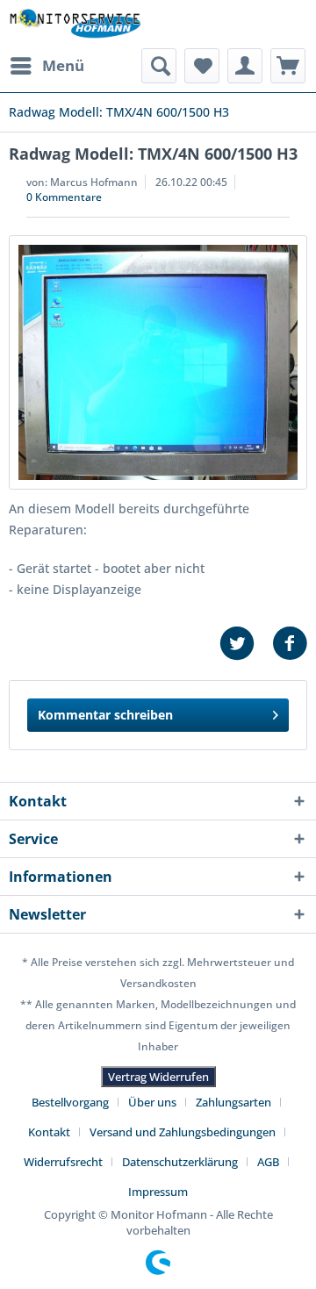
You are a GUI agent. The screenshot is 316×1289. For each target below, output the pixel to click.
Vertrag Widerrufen (158, 1077)
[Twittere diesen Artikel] (245, 644)
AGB (268, 1162)
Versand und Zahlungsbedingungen (183, 1132)
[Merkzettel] (201, 65)
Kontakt (49, 1132)
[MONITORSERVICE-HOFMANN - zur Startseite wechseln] (74, 24)
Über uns (152, 1102)
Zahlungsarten (233, 1102)
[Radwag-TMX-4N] (158, 362)
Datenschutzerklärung (180, 1162)
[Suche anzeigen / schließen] (158, 65)
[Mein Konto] (244, 65)
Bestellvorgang (70, 1102)
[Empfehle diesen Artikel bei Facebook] (289, 644)
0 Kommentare (64, 197)
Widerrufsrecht (63, 1162)
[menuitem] (46, 65)
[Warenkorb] (287, 65)
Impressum (158, 1191)
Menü (63, 65)
